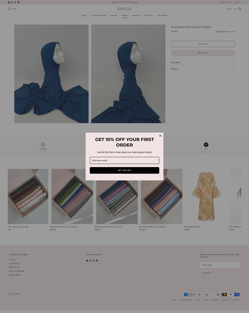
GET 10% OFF (124, 170)
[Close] (160, 136)
